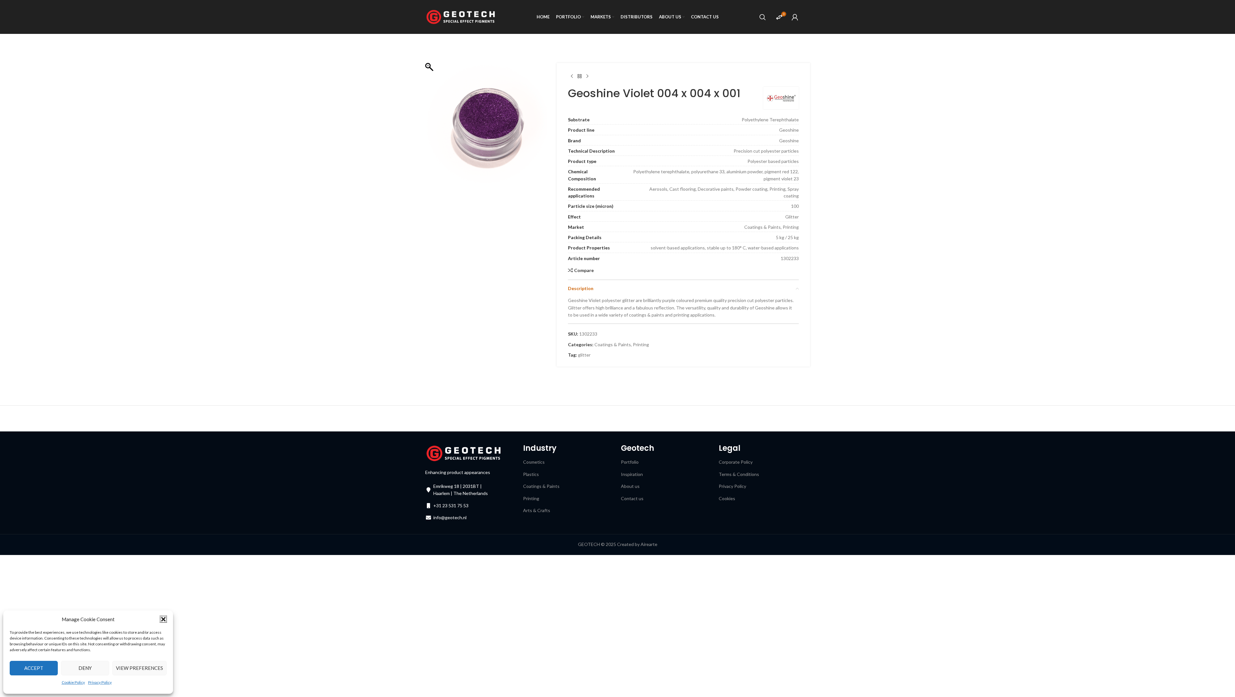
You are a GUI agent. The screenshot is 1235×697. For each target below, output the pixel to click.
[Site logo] (460, 16)
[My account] (794, 17)
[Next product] (587, 76)
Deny (85, 668)
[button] (163, 619)
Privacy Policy (100, 682)
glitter (584, 355)
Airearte (649, 544)
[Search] (762, 17)
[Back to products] (579, 76)
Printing (641, 344)
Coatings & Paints (612, 344)
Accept (33, 668)
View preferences (139, 668)
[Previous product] (572, 76)
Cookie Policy (73, 682)
